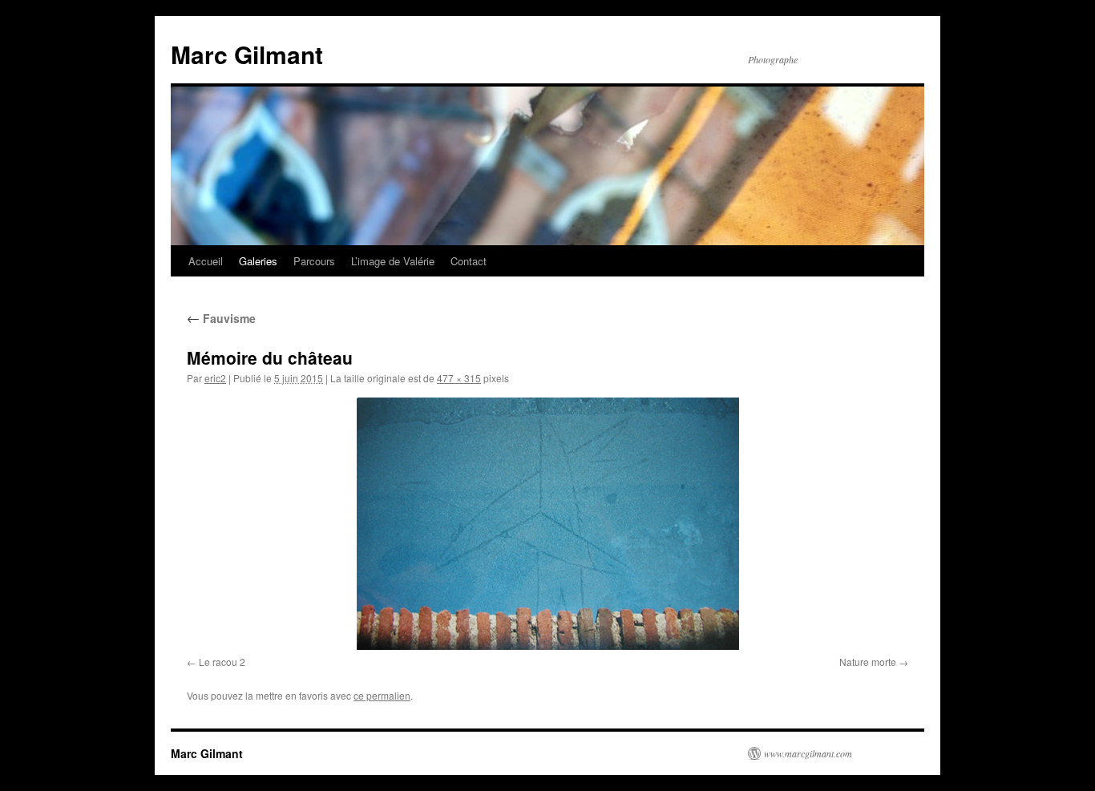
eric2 (215, 378)
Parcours (314, 260)
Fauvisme (221, 318)
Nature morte (867, 661)
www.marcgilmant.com (808, 753)
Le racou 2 (222, 661)
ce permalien (382, 695)
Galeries (258, 260)
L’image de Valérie (392, 260)
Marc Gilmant (247, 54)
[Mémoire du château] (547, 524)
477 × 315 (459, 378)
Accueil (205, 260)
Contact (469, 260)
